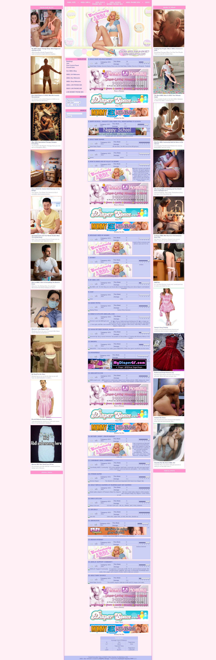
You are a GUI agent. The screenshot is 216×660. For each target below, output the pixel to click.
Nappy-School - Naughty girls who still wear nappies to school (115, 121)
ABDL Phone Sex (133, 2)
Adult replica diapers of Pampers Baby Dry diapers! (111, 485)
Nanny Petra (95, 303)
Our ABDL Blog (71, 71)
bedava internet (96, 539)
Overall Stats (70, 67)
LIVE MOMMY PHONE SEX (74, 92)
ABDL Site (71, 2)
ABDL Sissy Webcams (73, 81)
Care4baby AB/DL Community (101, 460)
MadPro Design (104, 658)
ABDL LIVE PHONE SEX (74, 85)
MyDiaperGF (95, 352)
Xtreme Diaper (96, 474)
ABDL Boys (100, 2)
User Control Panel (72, 65)
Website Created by (89, 658)
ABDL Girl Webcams (73, 74)
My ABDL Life (94, 280)
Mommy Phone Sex (115, 4)
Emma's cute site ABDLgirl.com (102, 314)
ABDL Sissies (115, 2)
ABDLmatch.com (96, 373)
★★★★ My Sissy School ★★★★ (102, 329)
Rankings (69, 61)
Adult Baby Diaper (97, 139)
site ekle (94, 509)
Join (67, 63)
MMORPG (93, 341)
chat (92, 292)
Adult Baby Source (98, 575)
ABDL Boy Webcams (73, 78)
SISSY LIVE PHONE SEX (74, 88)
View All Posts (46, 472)
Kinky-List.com (96, 498)
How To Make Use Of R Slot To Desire (104, 161)
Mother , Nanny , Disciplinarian (102, 436)
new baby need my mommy (99, 235)
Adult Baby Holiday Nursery (101, 59)
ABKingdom (94, 520)
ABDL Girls (85, 2)
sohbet (93, 257)
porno (92, 150)
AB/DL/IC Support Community (101, 562)
